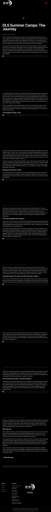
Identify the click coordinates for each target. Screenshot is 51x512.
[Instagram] (30, 492)
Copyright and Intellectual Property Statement (29, 508)
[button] (46, 3)
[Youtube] (28, 492)
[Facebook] (32, 492)
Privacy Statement (16, 508)
